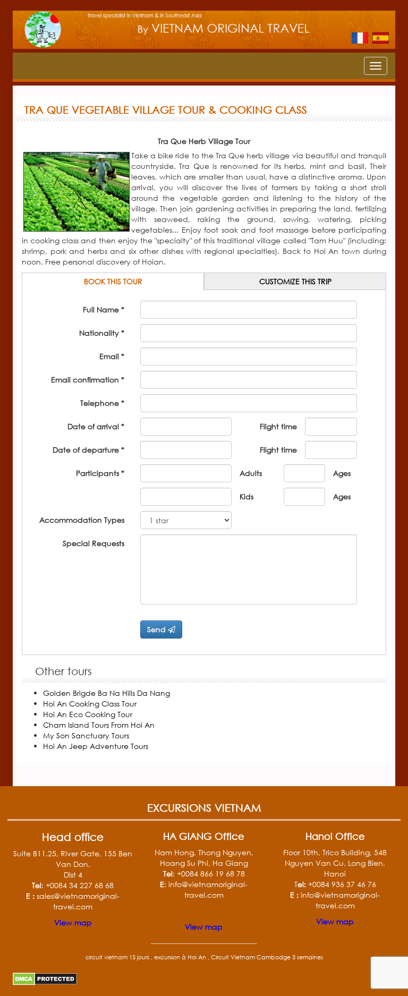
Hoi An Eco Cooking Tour (87, 714)
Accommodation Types (81, 520)
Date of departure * (88, 450)
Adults (251, 473)
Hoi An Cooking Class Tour (90, 704)
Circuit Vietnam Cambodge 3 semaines (267, 957)
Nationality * (101, 333)
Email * (111, 356)
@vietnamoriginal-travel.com (347, 900)
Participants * (100, 473)
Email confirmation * (87, 379)
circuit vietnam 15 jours (117, 957)
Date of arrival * (95, 426)
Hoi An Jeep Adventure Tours (95, 746)
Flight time (278, 426)
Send (157, 629)
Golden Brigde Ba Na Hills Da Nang (106, 693)
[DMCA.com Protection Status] (45, 976)
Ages (342, 473)
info (307, 895)
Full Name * (103, 309)
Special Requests (93, 543)
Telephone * (102, 403)
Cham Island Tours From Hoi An (99, 725)
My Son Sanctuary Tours (86, 735)
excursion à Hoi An (180, 957)
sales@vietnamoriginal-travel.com (78, 901)
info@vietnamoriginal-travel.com (208, 889)
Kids (246, 496)
